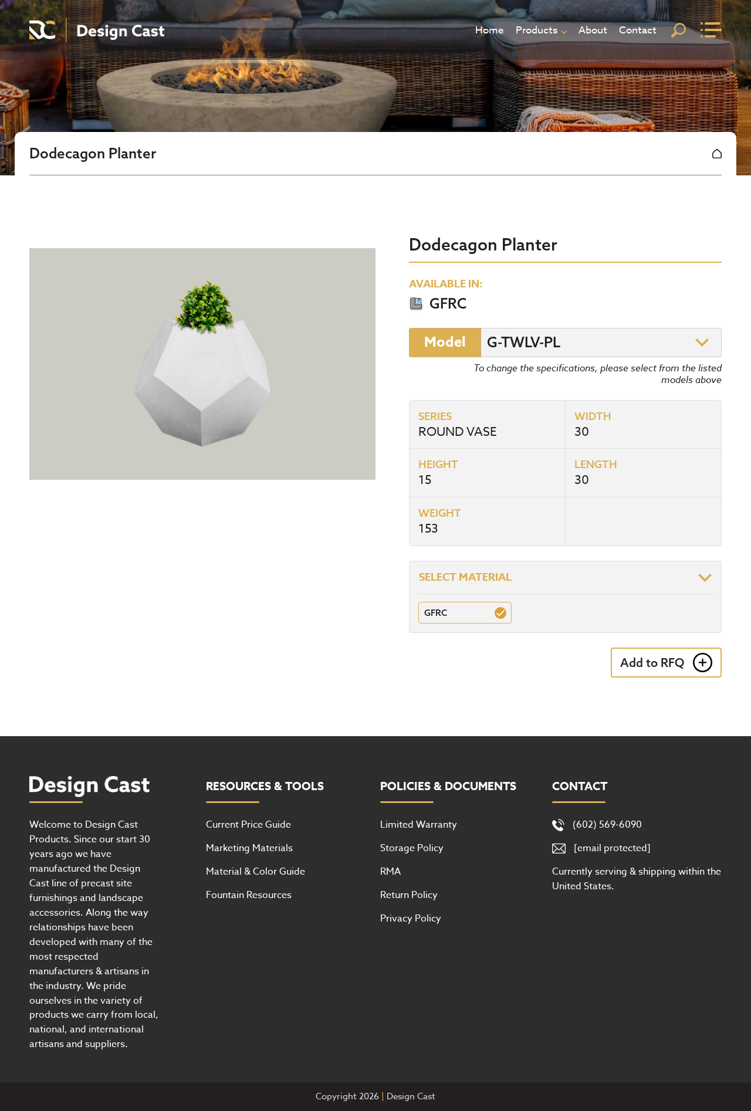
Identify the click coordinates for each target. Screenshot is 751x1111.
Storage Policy (412, 848)
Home (489, 30)
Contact (638, 30)
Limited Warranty (418, 825)
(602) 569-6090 (607, 825)
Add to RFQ (652, 662)
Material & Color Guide (255, 872)
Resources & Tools (265, 786)
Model (445, 342)
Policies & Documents (448, 786)
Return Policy (409, 895)
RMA (390, 872)
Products (536, 30)
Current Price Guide (248, 825)
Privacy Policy (410, 919)
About (593, 30)
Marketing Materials (249, 848)
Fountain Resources (249, 895)
